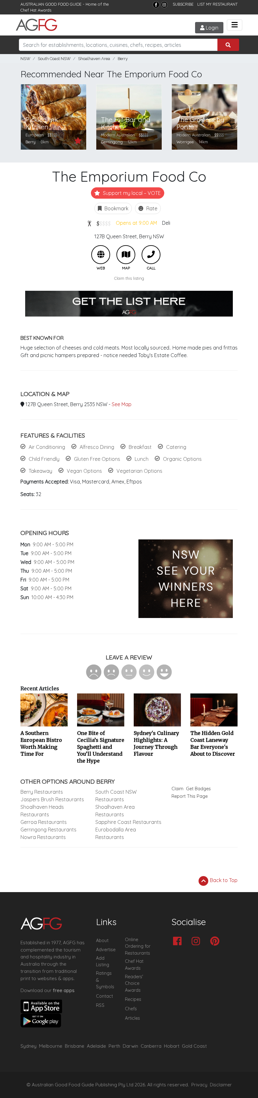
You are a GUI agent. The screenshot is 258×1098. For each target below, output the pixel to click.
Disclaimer (221, 1085)
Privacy (199, 1085)
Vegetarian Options (139, 471)
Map (125, 254)
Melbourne (50, 1046)
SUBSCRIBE (183, 4)
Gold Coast (194, 1046)
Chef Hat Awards (35, 10)
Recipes (133, 999)
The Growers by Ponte (200, 123)
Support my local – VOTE (131, 193)
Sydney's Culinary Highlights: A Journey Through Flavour (156, 743)
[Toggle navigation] (234, 24)
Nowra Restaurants (43, 837)
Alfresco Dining (97, 447)
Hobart (171, 1046)
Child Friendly (44, 459)
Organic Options (182, 459)
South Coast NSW (54, 58)
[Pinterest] (216, 941)
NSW (25, 58)
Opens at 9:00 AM (136, 223)
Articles (132, 1018)
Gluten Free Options (97, 459)
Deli (166, 223)
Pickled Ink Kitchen (41, 123)
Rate (151, 208)
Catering (176, 447)
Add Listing (102, 961)
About (102, 940)
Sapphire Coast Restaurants (128, 822)
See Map (122, 404)
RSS (100, 1005)
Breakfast (140, 447)
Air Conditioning (47, 447)
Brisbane (74, 1046)
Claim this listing (129, 278)
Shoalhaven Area (94, 58)
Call (151, 254)
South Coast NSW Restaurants (116, 796)
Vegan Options (84, 471)
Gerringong (112, 141)
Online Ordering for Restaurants (137, 946)
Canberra (151, 1046)
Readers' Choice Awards (134, 983)
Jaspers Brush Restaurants (52, 799)
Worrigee (185, 141)
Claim (177, 789)
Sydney (28, 1046)
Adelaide (96, 1046)
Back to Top (223, 880)
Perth (114, 1046)
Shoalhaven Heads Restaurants (42, 811)
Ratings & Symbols (105, 980)
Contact (104, 996)
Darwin (130, 1046)
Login (211, 28)
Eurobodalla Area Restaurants (115, 833)
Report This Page (189, 796)
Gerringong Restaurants (48, 829)
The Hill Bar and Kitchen (125, 123)
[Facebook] (156, 4)
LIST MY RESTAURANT (217, 4)
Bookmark (115, 208)
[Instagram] (164, 4)
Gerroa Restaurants (43, 822)
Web (100, 254)
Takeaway (40, 471)
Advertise (105, 949)
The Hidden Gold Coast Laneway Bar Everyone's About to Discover (212, 743)
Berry (123, 58)
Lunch (142, 459)
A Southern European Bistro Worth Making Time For (41, 743)
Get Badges (198, 789)
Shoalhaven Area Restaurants (115, 811)
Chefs (131, 1009)
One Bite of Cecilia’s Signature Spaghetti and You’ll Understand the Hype (100, 747)
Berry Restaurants (41, 792)
